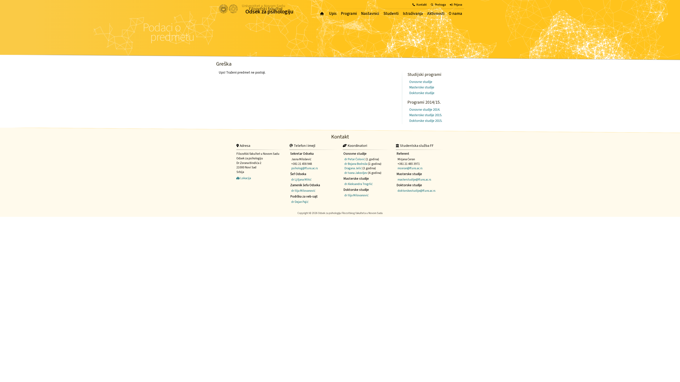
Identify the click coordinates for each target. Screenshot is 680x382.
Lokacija (245, 178)
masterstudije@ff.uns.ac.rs (414, 179)
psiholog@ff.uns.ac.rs (304, 168)
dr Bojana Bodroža (355, 164)
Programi (349, 13)
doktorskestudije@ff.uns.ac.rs (416, 191)
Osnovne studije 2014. (424, 109)
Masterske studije (421, 87)
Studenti (391, 13)
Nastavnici (370, 13)
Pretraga (440, 4)
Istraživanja (413, 13)
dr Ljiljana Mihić (301, 179)
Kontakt (421, 4)
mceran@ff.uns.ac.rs (410, 168)
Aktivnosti (435, 13)
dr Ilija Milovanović (303, 191)
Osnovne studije (420, 82)
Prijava (458, 4)
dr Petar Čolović (354, 159)
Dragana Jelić (353, 168)
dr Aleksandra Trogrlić (358, 184)
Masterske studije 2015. (425, 115)
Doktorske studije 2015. (425, 120)
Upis (333, 13)
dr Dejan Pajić (299, 202)
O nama (455, 13)
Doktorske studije (421, 93)
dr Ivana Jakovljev (355, 173)
